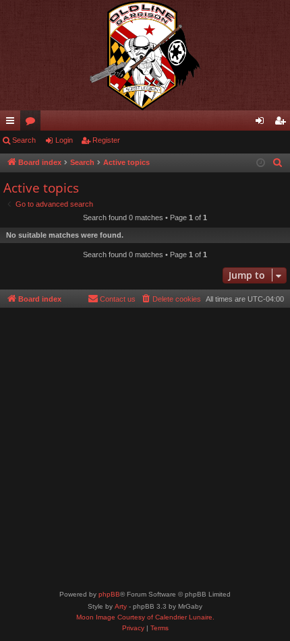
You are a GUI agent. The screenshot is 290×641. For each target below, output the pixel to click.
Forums (33, 123)
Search (24, 140)
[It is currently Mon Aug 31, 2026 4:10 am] (260, 163)
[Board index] (145, 55)
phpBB (109, 594)
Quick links (12, 123)
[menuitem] (278, 163)
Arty (121, 606)
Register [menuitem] (282, 123)
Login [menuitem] (262, 123)
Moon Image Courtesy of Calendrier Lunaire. (145, 617)
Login (64, 140)
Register (106, 140)
